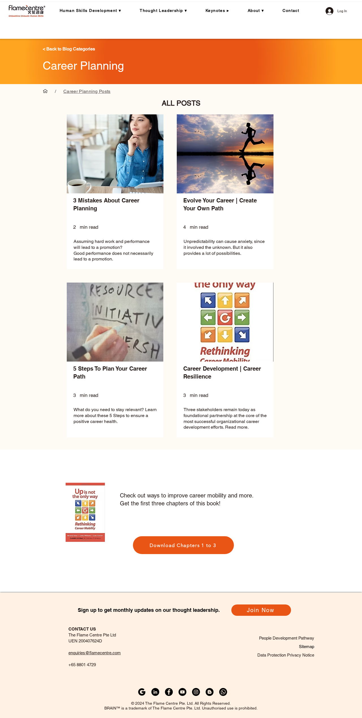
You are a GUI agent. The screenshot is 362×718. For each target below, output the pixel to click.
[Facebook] (169, 692)
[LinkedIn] (155, 692)
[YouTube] (182, 692)
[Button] (115, 230)
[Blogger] (210, 692)
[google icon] (142, 692)
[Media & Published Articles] (45, 91)
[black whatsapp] (223, 692)
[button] (94, 10)
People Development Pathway (286, 638)
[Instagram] (196, 692)
